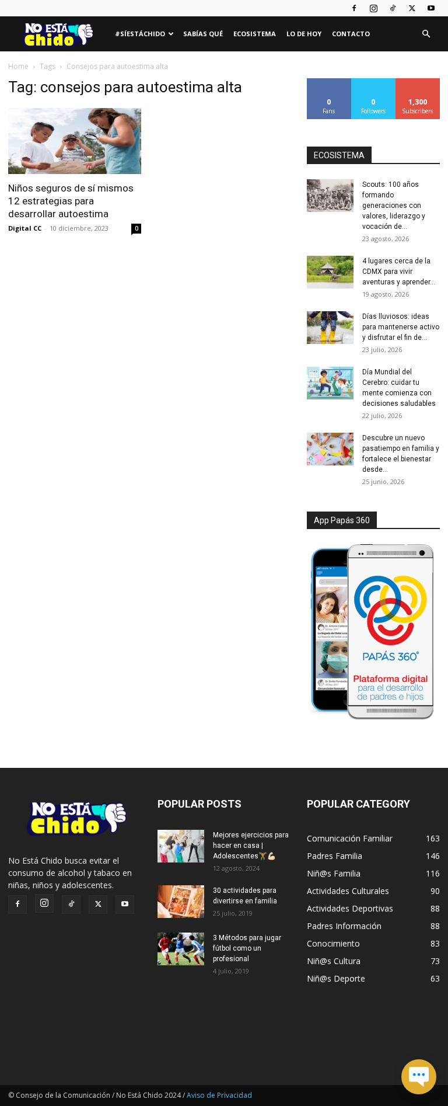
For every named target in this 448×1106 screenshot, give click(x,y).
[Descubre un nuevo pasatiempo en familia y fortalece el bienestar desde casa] (330, 449)
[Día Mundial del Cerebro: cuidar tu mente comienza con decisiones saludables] (330, 383)
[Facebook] (354, 8)
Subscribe (418, 82)
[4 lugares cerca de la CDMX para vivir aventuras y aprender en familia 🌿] (330, 272)
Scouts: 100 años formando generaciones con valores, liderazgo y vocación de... (393, 205)
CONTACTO (351, 33)
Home (18, 66)
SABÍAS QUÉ (203, 33)
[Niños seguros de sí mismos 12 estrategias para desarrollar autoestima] (74, 141)
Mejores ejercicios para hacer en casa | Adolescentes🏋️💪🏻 (251, 845)
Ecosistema (254, 33)
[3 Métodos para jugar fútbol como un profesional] (181, 949)
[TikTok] (392, 8)
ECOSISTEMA (339, 155)
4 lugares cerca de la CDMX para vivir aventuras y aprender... (398, 271)
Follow (373, 82)
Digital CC (24, 228)
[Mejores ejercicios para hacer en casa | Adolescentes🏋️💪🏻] (181, 846)
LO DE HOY (303, 33)
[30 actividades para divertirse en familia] (181, 901)
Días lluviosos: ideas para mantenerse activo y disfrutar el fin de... (400, 327)
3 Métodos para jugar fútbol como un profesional (247, 948)
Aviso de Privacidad (219, 1095)
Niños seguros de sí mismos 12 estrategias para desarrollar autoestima (71, 201)
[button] (426, 34)
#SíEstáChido (140, 33)
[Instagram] (373, 8)
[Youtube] (431, 8)
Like (329, 82)
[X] (412, 8)
